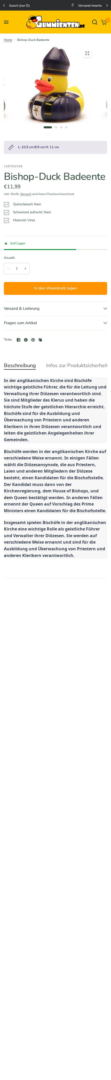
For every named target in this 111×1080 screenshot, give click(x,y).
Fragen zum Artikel (20, 322)
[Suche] (94, 22)
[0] (103, 22)
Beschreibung (20, 365)
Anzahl (9, 257)
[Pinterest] (33, 340)
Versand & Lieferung (21, 308)
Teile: (8, 339)
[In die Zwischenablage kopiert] (40, 340)
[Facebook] (18, 340)
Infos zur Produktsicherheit (77, 365)
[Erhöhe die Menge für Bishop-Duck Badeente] (25, 268)
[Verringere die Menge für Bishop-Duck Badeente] (8, 268)
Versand (25, 194)
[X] (26, 340)
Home (8, 40)
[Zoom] (87, 53)
